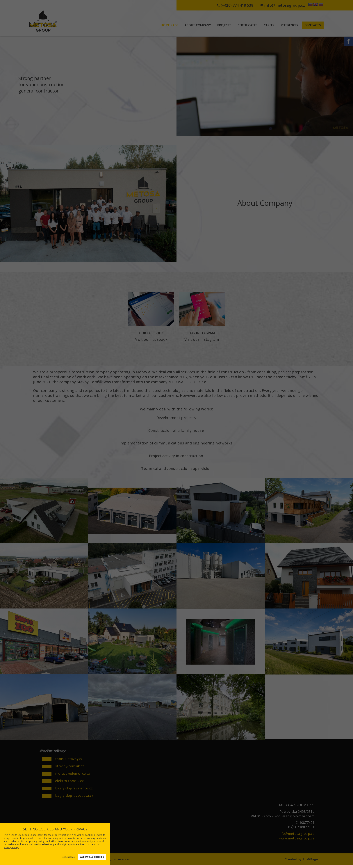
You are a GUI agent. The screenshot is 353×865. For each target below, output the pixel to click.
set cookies (69, 857)
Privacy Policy (11, 847)
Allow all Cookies (92, 857)
